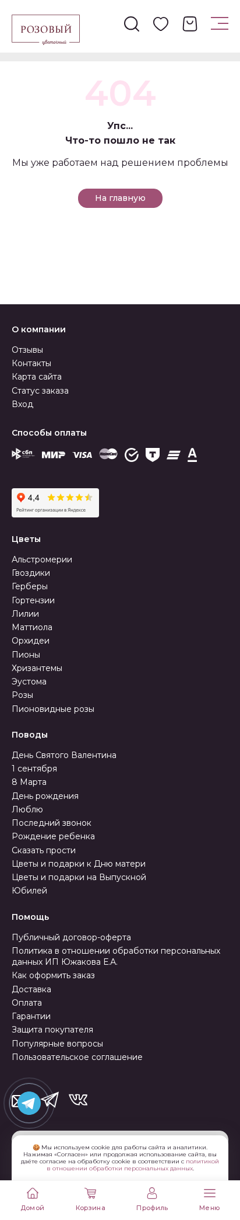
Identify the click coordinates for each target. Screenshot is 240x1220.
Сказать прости (44, 850)
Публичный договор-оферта (71, 937)
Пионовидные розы (53, 709)
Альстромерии (42, 559)
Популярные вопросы (57, 1043)
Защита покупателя (52, 1029)
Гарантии (31, 1016)
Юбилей (29, 890)
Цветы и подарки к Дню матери (79, 863)
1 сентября (34, 768)
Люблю (27, 809)
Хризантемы (37, 668)
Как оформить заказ (53, 975)
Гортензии (33, 600)
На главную (120, 198)
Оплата (27, 1002)
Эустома (29, 681)
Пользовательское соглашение (77, 1057)
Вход (22, 404)
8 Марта (29, 782)
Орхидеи (31, 640)
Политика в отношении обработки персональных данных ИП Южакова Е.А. (116, 956)
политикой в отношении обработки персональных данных (133, 1165)
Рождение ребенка (53, 836)
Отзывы (27, 350)
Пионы (26, 654)
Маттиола (32, 627)
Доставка (31, 989)
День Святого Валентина (64, 755)
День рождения (45, 796)
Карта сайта (37, 376)
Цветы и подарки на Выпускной (79, 877)
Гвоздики (31, 573)
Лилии (25, 614)
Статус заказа (40, 390)
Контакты (31, 363)
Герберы (30, 586)
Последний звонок (51, 823)
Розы (22, 695)
